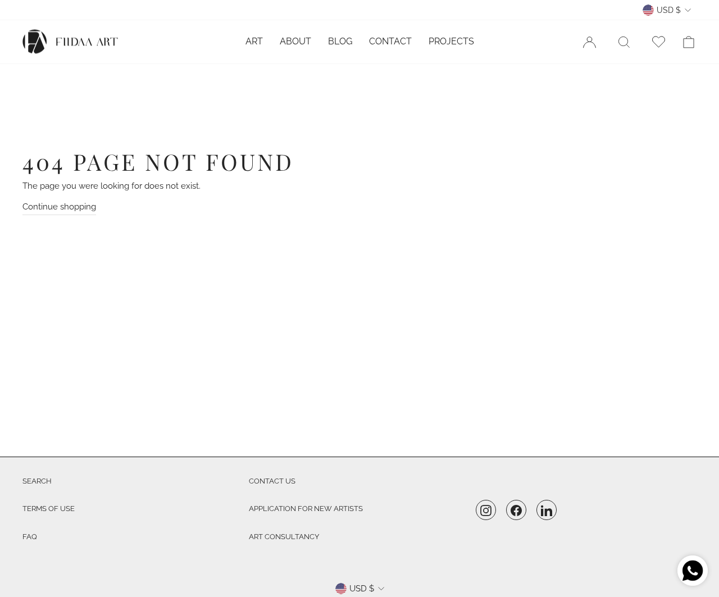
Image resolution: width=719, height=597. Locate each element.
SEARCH (37, 481)
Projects (451, 41)
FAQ (29, 536)
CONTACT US (272, 481)
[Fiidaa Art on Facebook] (516, 510)
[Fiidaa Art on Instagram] (486, 510)
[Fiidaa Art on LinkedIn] (546, 510)
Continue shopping (59, 207)
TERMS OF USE (48, 508)
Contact (390, 41)
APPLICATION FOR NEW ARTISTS (306, 508)
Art (254, 41)
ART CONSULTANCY (284, 536)
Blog (340, 41)
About (295, 41)
